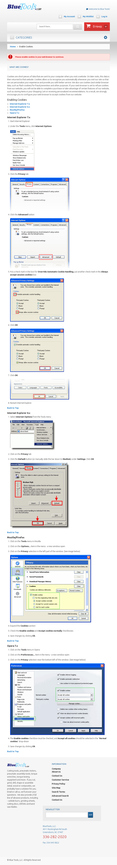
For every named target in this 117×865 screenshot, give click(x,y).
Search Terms (58, 792)
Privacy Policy (58, 784)
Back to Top (13, 408)
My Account (69, 16)
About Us (56, 772)
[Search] (77, 27)
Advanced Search (60, 796)
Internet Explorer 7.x (20, 104)
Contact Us (57, 776)
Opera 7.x (14, 113)
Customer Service (60, 780)
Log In (104, 16)
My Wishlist (88, 16)
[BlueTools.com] (24, 6)
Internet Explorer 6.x (20, 107)
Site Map (56, 788)
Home (13, 46)
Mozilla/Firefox (17, 110)
